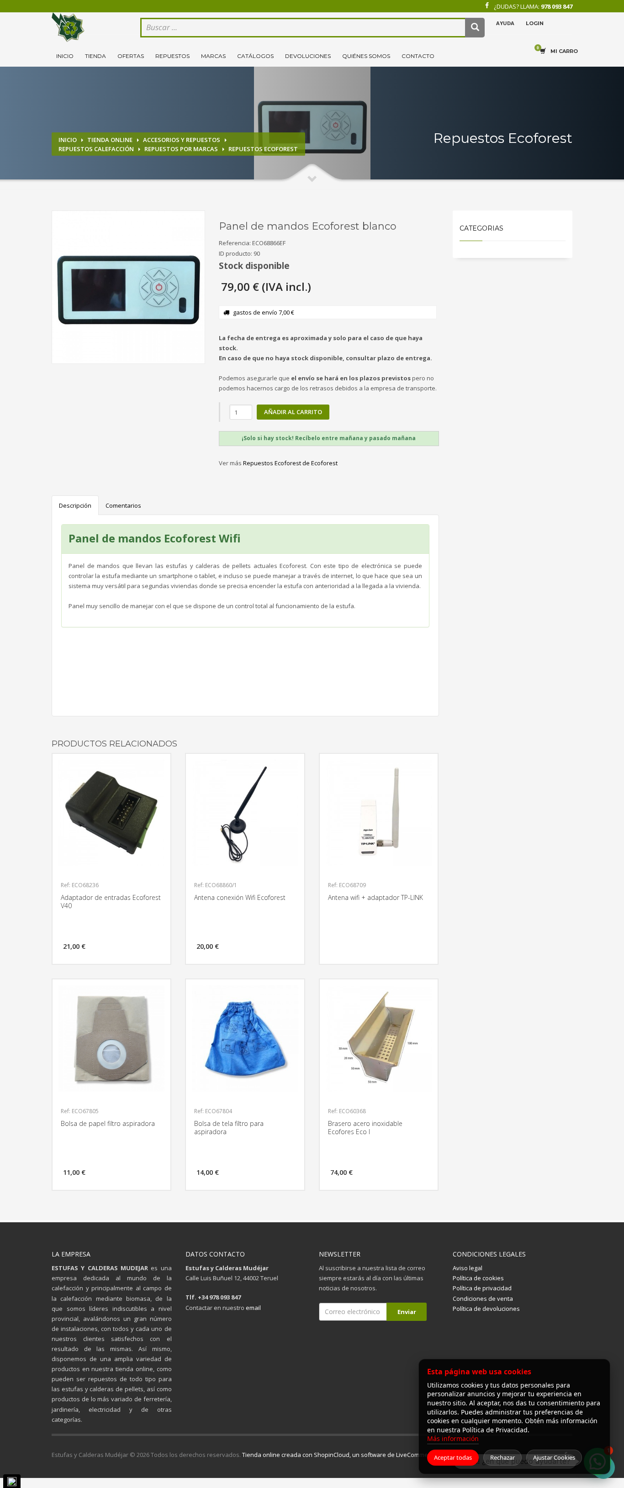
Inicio (65, 56)
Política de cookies (478, 1278)
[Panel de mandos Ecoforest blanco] (128, 287)
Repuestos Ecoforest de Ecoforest (290, 463)
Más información (453, 1438)
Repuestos (172, 56)
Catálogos (255, 56)
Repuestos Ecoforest (263, 149)
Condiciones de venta (483, 1298)
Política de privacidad (482, 1288)
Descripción (75, 505)
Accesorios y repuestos (181, 140)
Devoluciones (308, 56)
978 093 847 (556, 6)
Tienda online (109, 140)
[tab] (329, 438)
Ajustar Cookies (554, 1457)
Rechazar (502, 1457)
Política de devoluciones (486, 1308)
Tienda (95, 56)
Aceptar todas (453, 1457)
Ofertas (130, 56)
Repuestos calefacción (96, 149)
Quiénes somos (366, 56)
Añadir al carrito (293, 412)
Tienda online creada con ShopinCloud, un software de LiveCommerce (339, 1455)
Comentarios (123, 505)
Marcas (213, 56)
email (253, 1308)
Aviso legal (467, 1268)
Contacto (418, 56)
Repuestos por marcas (181, 149)
